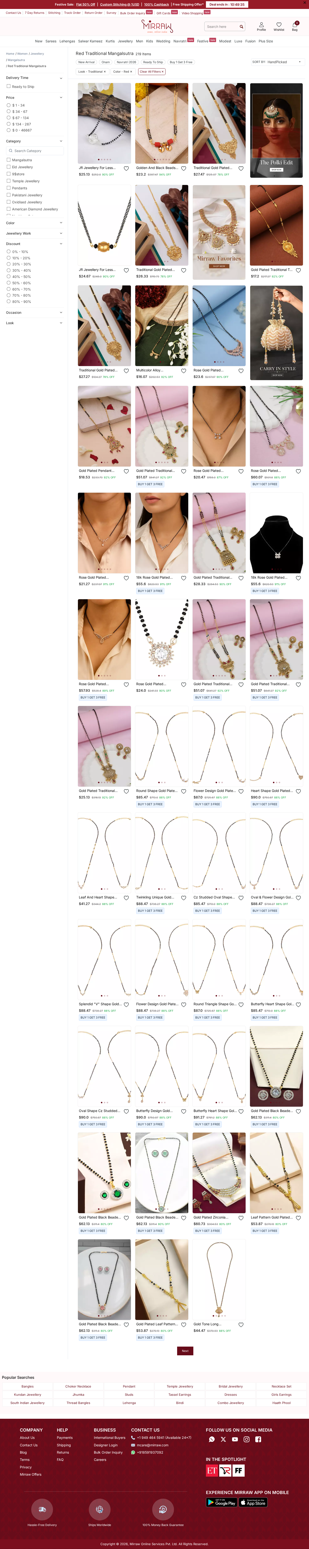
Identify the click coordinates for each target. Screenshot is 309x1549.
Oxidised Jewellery (27, 202)
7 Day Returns (34, 13)
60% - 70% (21, 289)
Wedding (163, 41)
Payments (65, 1437)
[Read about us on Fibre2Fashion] (239, 1470)
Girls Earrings (281, 1394)
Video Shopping (196, 13)
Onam (106, 62)
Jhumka (78, 1394)
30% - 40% (21, 270)
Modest (225, 41)
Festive (206, 40)
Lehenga (129, 1403)
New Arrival (86, 62)
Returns (63, 1452)
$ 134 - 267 (21, 124)
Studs (129, 1394)
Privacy (26, 1467)
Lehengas (67, 41)
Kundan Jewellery (27, 1394)
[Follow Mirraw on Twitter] (223, 1439)
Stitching (54, 13)
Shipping (64, 1445)
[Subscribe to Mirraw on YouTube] (235, 1439)
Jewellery (125, 41)
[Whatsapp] (211, 1439)
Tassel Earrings (179, 1394)
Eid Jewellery (22, 167)
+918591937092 (150, 1452)
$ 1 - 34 (18, 105)
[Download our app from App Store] (253, 1501)
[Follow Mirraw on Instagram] (246, 1439)
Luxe (238, 41)
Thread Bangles (78, 1403)
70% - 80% (21, 295)
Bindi (180, 1403)
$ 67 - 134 (20, 117)
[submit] (241, 26)
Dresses (231, 1394)
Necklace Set (281, 1386)
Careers (100, 1459)
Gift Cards (167, 13)
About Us (27, 1437)
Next (185, 1351)
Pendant (129, 1386)
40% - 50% (21, 276)
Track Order (72, 13)
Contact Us (13, 13)
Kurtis (110, 41)
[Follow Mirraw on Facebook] (258, 1439)
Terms (25, 1459)
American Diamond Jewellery (35, 209)
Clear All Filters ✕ (152, 71)
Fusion (250, 41)
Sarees (50, 41)
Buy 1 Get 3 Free (181, 62)
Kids (149, 41)
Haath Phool (281, 1403)
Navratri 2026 (126, 62)
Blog (23, 1452)
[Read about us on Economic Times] (212, 1470)
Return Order (94, 13)
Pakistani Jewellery (27, 195)
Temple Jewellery (26, 181)
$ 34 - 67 (19, 111)
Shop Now (108, 156)
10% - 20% (21, 258)
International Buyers (109, 1437)
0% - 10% (20, 251)
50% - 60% (21, 283)
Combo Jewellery (231, 1403)
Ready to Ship (23, 86)
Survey (111, 13)
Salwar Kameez (90, 41)
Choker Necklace (78, 1386)
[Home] (157, 25)
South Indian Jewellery (27, 1403)
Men (139, 41)
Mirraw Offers (30, 1474)
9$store (18, 174)
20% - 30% (21, 264)
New (38, 41)
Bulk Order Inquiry (136, 13)
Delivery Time (17, 77)
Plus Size (266, 41)
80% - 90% (21, 301)
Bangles (28, 1386)
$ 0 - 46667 (22, 130)
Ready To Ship (153, 62)
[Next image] (125, 123)
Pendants (19, 188)
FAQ (60, 1459)
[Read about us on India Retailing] (225, 1470)
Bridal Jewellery (231, 1386)
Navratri (183, 40)
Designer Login (106, 1445)
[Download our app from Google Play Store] (222, 1501)
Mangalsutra (22, 160)
